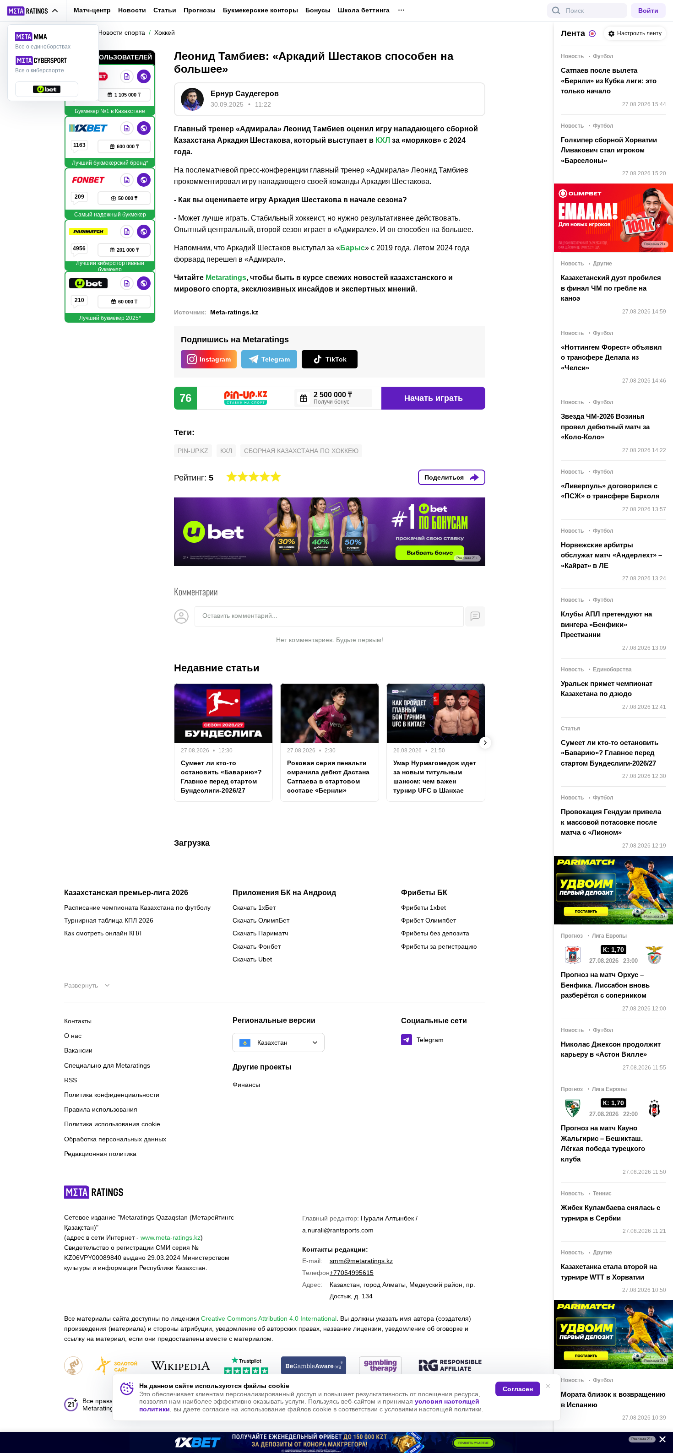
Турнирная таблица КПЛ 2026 (108, 920)
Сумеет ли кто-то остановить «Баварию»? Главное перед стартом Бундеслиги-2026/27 (221, 776)
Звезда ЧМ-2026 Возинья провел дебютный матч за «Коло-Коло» (605, 426)
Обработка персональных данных (115, 1139)
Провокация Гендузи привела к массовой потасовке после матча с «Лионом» (611, 822)
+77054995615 (352, 1272)
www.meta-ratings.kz (171, 1237)
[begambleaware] (314, 1366)
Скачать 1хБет (254, 907)
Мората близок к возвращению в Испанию (613, 1399)
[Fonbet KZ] (89, 180)
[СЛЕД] (485, 743)
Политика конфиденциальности (111, 1094)
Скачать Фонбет (257, 946)
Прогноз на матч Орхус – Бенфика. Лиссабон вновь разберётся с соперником (605, 985)
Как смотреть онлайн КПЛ (102, 933)
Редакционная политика (100, 1153)
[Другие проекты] (33, 11)
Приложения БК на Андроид (284, 893)
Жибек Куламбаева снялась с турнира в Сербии (610, 1213)
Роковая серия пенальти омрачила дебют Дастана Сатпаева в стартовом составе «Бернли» (328, 776)
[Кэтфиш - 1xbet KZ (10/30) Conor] (336, 1442)
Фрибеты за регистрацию (439, 946)
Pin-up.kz (193, 450)
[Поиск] (556, 10)
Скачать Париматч (260, 933)
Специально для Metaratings (107, 1065)
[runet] (73, 1366)
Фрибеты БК (424, 893)
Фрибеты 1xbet (423, 907)
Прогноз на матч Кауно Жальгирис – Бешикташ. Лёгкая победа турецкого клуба (603, 1143)
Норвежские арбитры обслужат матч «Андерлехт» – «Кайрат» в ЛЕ (611, 555)
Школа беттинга (364, 10)
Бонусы (318, 10)
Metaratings (226, 277)
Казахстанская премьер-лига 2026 (126, 893)
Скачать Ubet (252, 959)
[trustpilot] (246, 1366)
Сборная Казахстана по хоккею (301, 450)
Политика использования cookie (112, 1124)
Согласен (518, 1389)
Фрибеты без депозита (435, 933)
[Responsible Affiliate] (450, 1366)
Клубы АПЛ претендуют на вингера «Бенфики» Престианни (606, 624)
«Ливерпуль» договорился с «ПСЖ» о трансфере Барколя (610, 491)
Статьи (164, 10)
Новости (132, 10)
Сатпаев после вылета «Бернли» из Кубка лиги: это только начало (609, 80)
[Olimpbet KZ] (127, 76)
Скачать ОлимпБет (261, 920)
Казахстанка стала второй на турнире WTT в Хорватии (609, 1272)
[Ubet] (89, 283)
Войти (648, 10)
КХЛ (382, 140)
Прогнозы (200, 10)
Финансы (246, 1084)
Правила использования (100, 1109)
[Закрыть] (659, 1441)
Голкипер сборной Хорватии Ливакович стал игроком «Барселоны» (609, 150)
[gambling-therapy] (380, 1366)
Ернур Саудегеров (245, 93)
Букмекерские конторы (260, 10)
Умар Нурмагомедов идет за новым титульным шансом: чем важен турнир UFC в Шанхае (434, 776)
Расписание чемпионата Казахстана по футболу (137, 907)
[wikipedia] (181, 1366)
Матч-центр (92, 10)
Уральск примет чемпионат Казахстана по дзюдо (606, 689)
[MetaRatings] (94, 1192)
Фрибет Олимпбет (428, 920)
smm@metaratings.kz (361, 1260)
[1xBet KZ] (89, 128)
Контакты (78, 1021)
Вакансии (78, 1050)
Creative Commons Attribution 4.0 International (268, 1318)
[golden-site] (116, 1366)
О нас (72, 1035)
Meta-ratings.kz (234, 312)
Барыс (352, 248)
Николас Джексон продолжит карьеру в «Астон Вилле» (611, 1049)
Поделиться (444, 477)
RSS (70, 1080)
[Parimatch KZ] (89, 231)
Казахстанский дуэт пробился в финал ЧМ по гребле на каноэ (611, 288)
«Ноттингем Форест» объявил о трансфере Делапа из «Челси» (611, 357)
